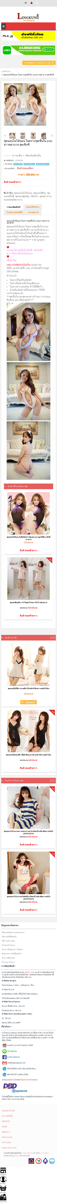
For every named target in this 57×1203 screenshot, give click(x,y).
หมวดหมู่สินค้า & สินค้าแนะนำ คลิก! (38, 63)
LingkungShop (27, 1153)
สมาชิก (2, 1184)
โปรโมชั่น (7, 1142)
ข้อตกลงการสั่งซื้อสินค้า (12, 954)
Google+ (45, 1153)
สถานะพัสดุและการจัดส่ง (12, 949)
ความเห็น (17, 155)
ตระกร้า (3, 1193)
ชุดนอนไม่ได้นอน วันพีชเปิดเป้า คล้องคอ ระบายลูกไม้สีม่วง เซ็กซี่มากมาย (28, 538)
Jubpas (16, 1155)
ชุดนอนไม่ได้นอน (23, 193)
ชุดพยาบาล (45, 196)
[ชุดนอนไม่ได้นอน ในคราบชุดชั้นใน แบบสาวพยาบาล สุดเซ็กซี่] (28, 104)
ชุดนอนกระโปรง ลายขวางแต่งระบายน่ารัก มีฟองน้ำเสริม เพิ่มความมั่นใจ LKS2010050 (28, 832)
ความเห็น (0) (33, 212)
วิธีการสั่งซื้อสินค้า (9, 937)
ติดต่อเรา (6, 1132)
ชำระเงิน (3, 1202)
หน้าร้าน (3, 1175)
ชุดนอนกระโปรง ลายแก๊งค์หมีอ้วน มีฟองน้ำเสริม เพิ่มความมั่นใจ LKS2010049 (28, 898)
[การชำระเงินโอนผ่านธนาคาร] (41, 1160)
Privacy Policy (8, 962)
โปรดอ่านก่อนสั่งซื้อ (15, 212)
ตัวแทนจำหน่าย (8, 945)
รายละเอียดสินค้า (14, 207)
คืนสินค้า (6, 1121)
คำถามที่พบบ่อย (8, 958)
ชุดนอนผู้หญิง (22, 196)
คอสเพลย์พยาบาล (13, 199)
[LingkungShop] (28, 17)
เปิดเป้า (34, 196)
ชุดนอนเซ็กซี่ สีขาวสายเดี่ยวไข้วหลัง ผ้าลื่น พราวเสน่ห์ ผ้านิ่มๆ (28, 688)
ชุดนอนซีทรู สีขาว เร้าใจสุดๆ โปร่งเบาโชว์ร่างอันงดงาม (28, 602)
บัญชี (5, 1126)
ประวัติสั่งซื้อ (8, 1116)
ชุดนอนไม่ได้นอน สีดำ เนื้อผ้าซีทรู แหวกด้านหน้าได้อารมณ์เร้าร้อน (28, 755)
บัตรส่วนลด (7, 1137)
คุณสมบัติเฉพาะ (32, 207)
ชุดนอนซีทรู (39, 193)
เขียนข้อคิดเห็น (33, 155)
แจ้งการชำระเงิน (9, 1147)
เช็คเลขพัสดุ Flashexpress (13, 932)
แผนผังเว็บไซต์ (9, 1110)
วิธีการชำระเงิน (8, 941)
